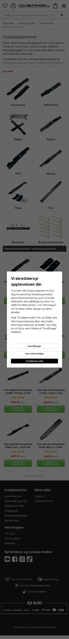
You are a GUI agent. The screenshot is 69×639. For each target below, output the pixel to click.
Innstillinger (34, 346)
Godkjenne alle (34, 361)
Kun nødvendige (34, 353)
